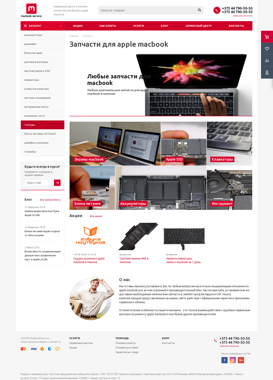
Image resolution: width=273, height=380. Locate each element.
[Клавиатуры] (229, 144)
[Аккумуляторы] (160, 188)
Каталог (35, 25)
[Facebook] (224, 360)
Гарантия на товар (127, 352)
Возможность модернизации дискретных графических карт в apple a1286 (43, 255)
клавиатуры (31, 79)
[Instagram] (233, 360)
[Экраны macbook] (115, 144)
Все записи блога (50, 199)
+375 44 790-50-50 (237, 8)
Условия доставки (127, 347)
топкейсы (30, 151)
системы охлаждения (37, 97)
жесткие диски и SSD (37, 70)
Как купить (108, 25)
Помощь (122, 338)
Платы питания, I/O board (40, 133)
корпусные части (34, 115)
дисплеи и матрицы (36, 61)
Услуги (138, 25)
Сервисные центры (81, 343)
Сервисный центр (198, 25)
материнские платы (36, 106)
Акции (78, 25)
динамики (30, 43)
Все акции (96, 216)
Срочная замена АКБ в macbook (134, 260)
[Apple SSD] (183, 144)
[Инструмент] (229, 188)
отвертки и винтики (36, 88)
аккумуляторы (33, 35)
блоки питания (33, 52)
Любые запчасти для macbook (119, 79)
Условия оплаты (126, 343)
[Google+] (241, 360)
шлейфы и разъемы (36, 142)
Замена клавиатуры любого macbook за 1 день (183, 260)
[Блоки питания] (92, 188)
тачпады (29, 124)
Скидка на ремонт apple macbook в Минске (89, 260)
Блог (164, 25)
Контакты (236, 25)
